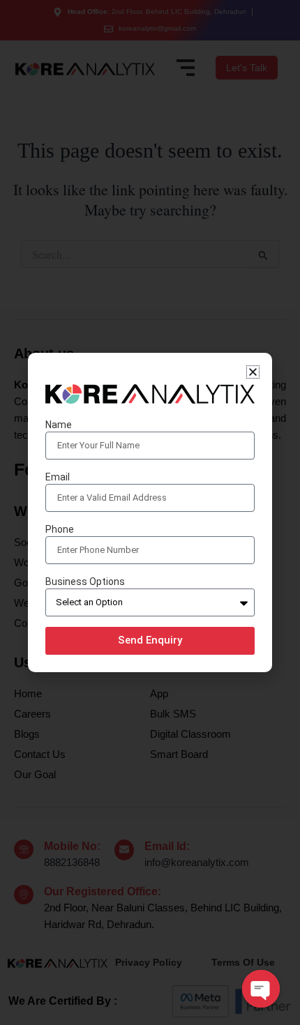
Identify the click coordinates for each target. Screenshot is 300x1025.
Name (58, 424)
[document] (150, 512)
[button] (253, 372)
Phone (59, 529)
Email (57, 477)
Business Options (85, 581)
